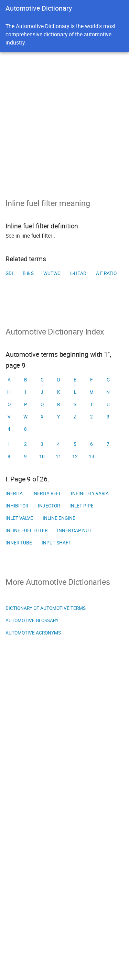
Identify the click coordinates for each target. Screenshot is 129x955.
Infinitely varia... (92, 493)
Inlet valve (19, 518)
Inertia (14, 493)
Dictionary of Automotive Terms (46, 608)
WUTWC (52, 273)
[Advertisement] (64, 119)
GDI (9, 273)
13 (91, 456)
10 (42, 456)
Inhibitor (17, 506)
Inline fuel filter (26, 530)
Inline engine (59, 518)
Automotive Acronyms (33, 633)
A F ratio (106, 273)
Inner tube (19, 543)
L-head (78, 273)
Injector (49, 506)
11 (58, 456)
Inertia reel (46, 493)
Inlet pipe (81, 506)
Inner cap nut (74, 530)
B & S (28, 273)
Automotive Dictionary (39, 8)
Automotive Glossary (32, 620)
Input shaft (56, 543)
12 (75, 456)
